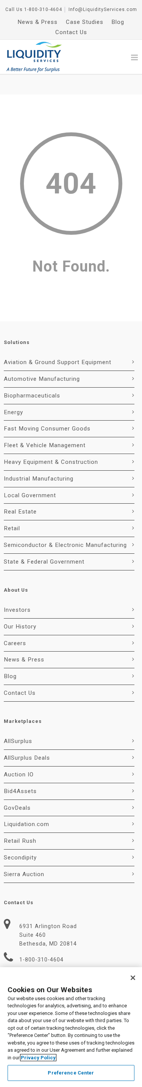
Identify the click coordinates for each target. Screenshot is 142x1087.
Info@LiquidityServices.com (103, 9)
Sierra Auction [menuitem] (24, 874)
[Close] (133, 977)
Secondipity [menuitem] (20, 857)
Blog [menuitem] (118, 22)
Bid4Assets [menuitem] (20, 791)
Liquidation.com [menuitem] (26, 824)
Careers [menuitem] (15, 643)
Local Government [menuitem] (30, 495)
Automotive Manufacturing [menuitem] (42, 378)
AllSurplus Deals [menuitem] (27, 757)
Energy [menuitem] (13, 412)
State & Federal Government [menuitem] (44, 561)
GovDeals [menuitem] (17, 807)
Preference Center (71, 1073)
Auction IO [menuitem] (19, 774)
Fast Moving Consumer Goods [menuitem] (47, 428)
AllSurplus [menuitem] (18, 741)
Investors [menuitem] (17, 609)
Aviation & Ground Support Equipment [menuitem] (57, 362)
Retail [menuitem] (12, 528)
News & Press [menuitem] (38, 22)
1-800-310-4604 (43, 9)
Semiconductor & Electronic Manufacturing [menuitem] (65, 545)
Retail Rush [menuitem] (20, 840)
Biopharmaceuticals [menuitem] (32, 395)
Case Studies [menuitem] (84, 22)
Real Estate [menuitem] (20, 511)
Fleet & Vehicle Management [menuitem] (45, 445)
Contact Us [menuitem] (71, 32)
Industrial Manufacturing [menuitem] (38, 478)
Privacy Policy (38, 1057)
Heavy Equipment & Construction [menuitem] (51, 462)
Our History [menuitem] (20, 626)
